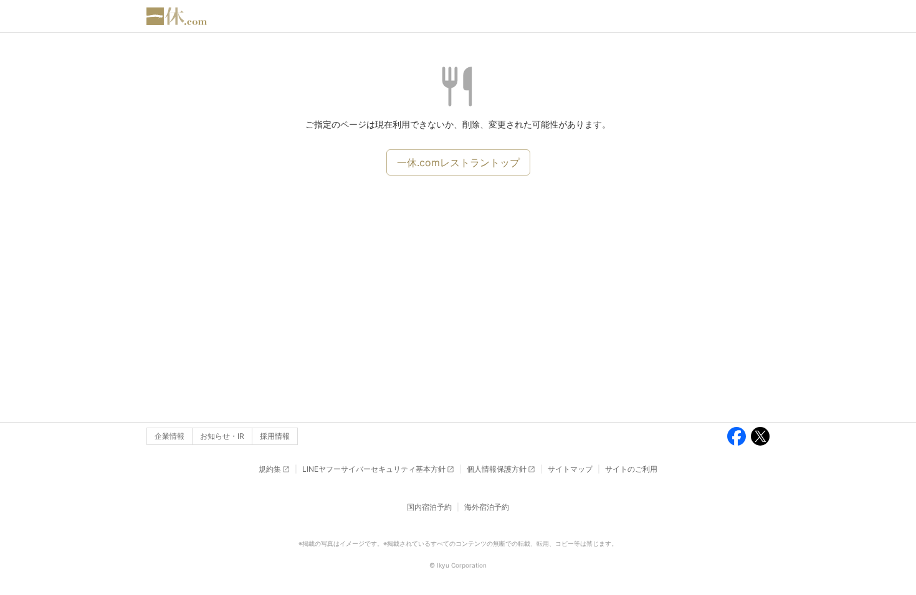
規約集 (270, 469)
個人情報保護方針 (497, 469)
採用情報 (275, 436)
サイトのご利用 (631, 469)
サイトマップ (570, 469)
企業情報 (169, 436)
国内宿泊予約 (429, 507)
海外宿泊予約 (486, 507)
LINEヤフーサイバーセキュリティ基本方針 (374, 469)
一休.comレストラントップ (458, 162)
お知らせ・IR (222, 436)
